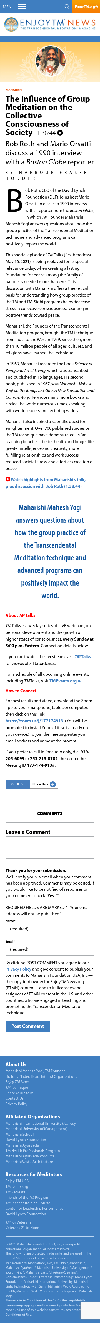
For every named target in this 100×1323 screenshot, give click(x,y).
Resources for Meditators (34, 1175)
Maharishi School (20, 1135)
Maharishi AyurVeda (22, 1145)
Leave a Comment (28, 832)
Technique (17, 1088)
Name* (10, 921)
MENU (8, 7)
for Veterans (18, 1223)
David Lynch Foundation (26, 1140)
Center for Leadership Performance (34, 1209)
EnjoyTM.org (85, 6)
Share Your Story (19, 1093)
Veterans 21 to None (22, 1228)
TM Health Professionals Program (33, 1151)
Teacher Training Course (28, 1203)
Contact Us (15, 1099)
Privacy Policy (18, 969)
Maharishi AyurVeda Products (30, 1156)
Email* (10, 942)
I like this (40, 784)
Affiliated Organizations (33, 1117)
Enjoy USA (17, 1181)
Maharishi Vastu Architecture (29, 1162)
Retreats (15, 1192)
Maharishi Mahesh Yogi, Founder (35, 1071)
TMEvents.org (17, 1187)
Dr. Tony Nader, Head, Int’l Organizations (41, 1077)
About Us (16, 1065)
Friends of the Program (27, 1198)
